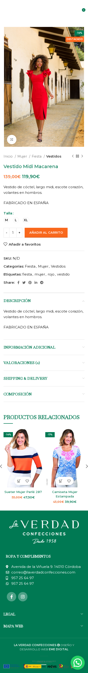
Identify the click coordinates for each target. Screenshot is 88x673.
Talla (8, 213)
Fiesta (37, 156)
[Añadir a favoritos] (27, 481)
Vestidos (53, 156)
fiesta (27, 274)
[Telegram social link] (42, 282)
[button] (78, 663)
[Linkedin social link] (36, 282)
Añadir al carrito (46, 232)
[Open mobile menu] (6, 11)
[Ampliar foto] (11, 139)
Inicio (9, 156)
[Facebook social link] (18, 282)
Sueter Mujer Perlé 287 (23, 492)
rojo (51, 274)
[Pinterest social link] (30, 282)
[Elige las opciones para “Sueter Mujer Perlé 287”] (19, 481)
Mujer (22, 156)
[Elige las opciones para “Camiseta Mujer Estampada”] (61, 481)
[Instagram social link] (22, 596)
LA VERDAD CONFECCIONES (35, 645)
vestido (63, 274)
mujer (39, 274)
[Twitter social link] (24, 282)
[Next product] (82, 156)
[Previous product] (72, 156)
